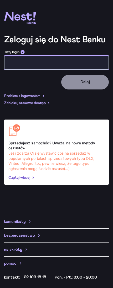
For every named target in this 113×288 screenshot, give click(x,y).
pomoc (10, 263)
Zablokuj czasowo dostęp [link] (25, 103)
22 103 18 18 (35, 277)
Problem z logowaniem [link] (22, 96)
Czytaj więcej (19, 177)
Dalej (85, 82)
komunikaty (15, 221)
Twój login (11, 52)
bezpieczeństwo (19, 235)
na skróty (13, 249)
